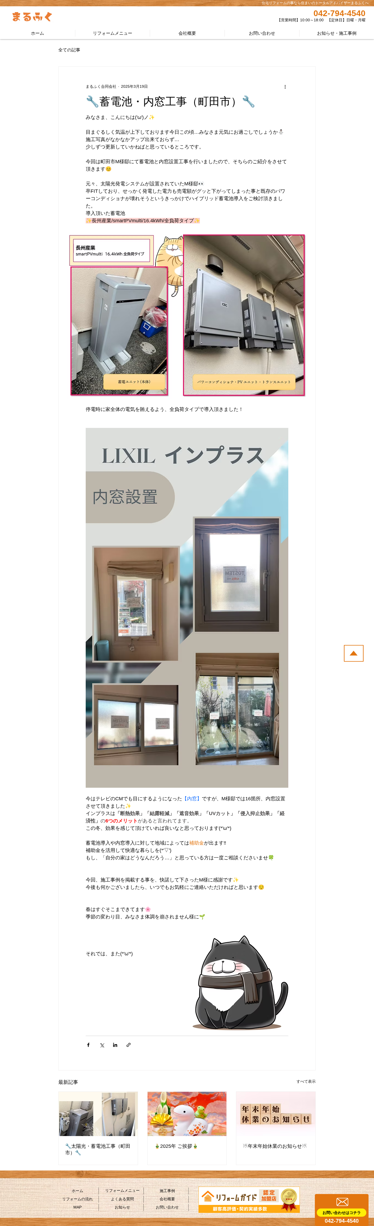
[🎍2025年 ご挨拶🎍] (187, 1114)
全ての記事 (69, 50)
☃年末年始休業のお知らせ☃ (275, 1146)
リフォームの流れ (77, 1199)
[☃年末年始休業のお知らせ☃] (275, 1114)
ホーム (77, 1191)
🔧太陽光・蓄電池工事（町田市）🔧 (97, 1149)
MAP (77, 1207)
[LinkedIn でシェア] (115, 1044)
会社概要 (167, 1199)
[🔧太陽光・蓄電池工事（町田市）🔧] (98, 1114)
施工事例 (167, 1191)
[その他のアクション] (285, 86)
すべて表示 (306, 1081)
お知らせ (122, 1207)
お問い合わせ (167, 1207)
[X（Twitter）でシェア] (101, 1044)
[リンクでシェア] (128, 1044)
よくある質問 (122, 1199)
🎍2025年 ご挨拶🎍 (176, 1146)
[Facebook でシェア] (88, 1044)
